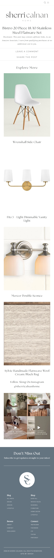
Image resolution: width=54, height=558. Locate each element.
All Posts (10, 498)
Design (9, 505)
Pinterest (34, 537)
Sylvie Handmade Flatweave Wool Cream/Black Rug (27, 372)
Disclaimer (11, 531)
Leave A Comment (27, 51)
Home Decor (35, 511)
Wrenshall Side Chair (27, 142)
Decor (9, 501)
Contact (10, 528)
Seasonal (34, 505)
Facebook (34, 528)
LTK (32, 531)
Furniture (35, 508)
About (9, 524)
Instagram (35, 524)
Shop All (34, 498)
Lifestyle (10, 508)
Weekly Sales (36, 501)
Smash (31, 554)
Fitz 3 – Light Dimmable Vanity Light (27, 219)
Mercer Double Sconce (27, 295)
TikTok (33, 534)
